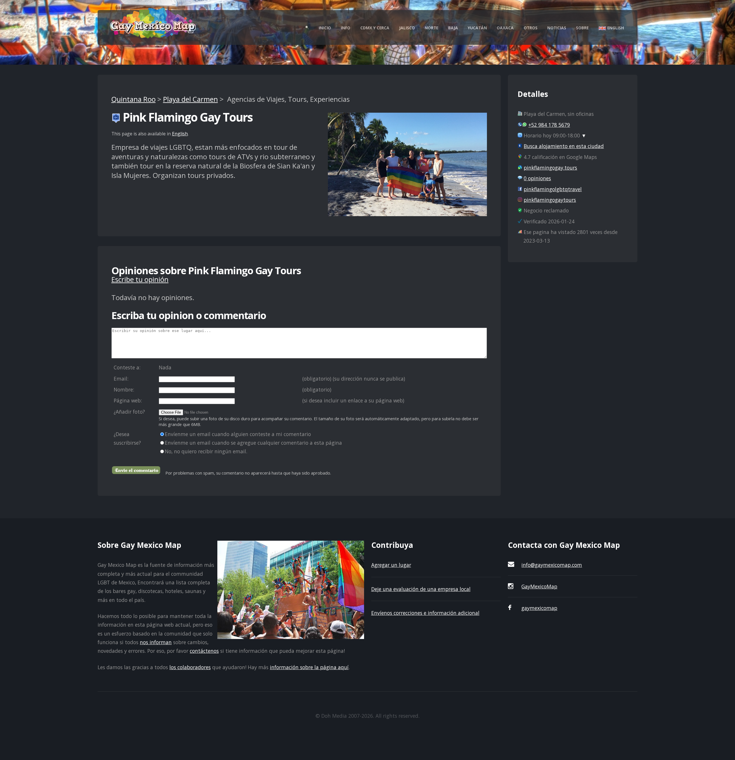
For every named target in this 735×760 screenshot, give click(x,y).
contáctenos (204, 650)
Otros (530, 27)
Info (345, 27)
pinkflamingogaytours (550, 199)
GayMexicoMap (539, 586)
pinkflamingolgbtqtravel (553, 189)
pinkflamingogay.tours (550, 167)
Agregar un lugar (391, 564)
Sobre (582, 27)
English (615, 27)
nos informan (156, 642)
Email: (121, 378)
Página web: (128, 400)
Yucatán (477, 27)
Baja (453, 27)
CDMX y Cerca (374, 27)
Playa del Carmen (190, 99)
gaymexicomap (539, 607)
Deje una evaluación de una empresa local (421, 589)
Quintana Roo (133, 99)
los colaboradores (190, 667)
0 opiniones (537, 178)
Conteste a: (127, 367)
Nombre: (124, 389)
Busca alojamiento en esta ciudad (564, 146)
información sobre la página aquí (309, 667)
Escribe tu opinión (140, 279)
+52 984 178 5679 (549, 124)
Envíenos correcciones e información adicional (425, 612)
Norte (431, 27)
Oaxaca (505, 27)
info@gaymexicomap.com (551, 564)
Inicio (325, 27)
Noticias (556, 27)
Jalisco (407, 27)
